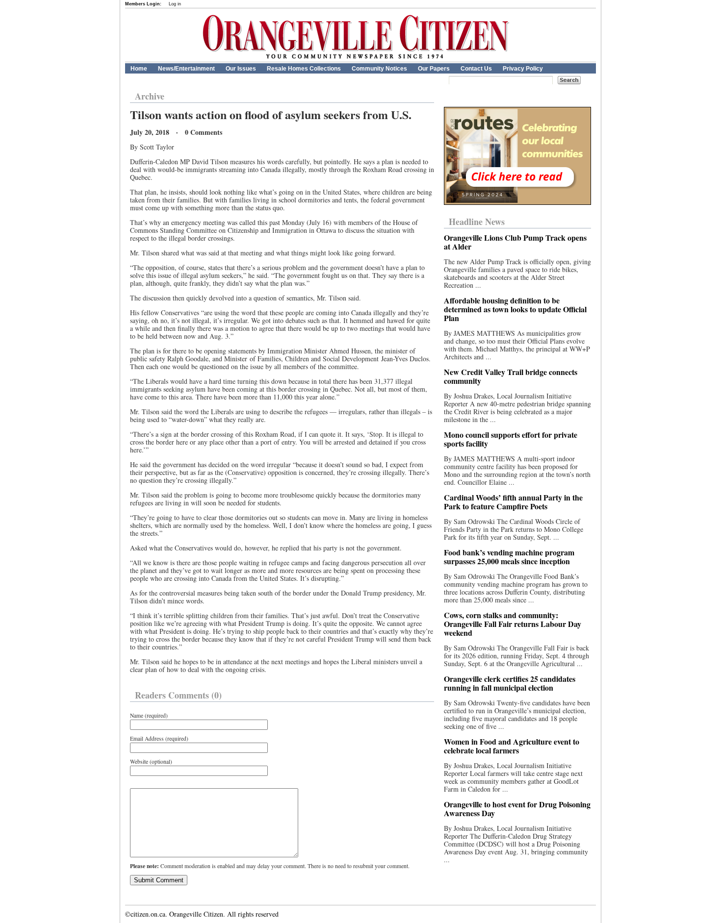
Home (138, 68)
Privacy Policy (523, 68)
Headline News (477, 221)
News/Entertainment (186, 68)
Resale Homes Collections (304, 68)
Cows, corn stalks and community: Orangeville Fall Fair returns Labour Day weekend (512, 623)
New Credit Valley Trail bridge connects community (510, 376)
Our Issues (241, 68)
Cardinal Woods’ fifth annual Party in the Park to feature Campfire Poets (513, 502)
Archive (149, 96)
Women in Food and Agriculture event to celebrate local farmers (511, 746)
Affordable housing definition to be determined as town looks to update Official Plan (515, 309)
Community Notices (379, 68)
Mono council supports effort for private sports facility (510, 439)
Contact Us (476, 68)
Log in (175, 3)
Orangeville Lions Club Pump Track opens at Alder (515, 242)
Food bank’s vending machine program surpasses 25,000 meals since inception (509, 557)
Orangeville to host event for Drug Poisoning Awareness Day (517, 808)
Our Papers (434, 68)
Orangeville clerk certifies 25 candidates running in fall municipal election (509, 683)
